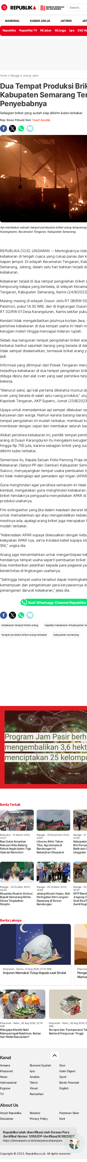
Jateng (66, 20)
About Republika (10, 1113)
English (64, 1088)
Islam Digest (67, 1071)
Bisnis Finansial (69, 1082)
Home (3, 75)
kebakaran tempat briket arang (19, 625)
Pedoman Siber (69, 1113)
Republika (9, 30)
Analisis (35, 1077)
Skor (62, 1065)
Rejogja (15, 75)
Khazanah (6, 1071)
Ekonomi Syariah (40, 1065)
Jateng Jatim (30, 75)
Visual (34, 1088)
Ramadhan (37, 1094)
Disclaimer (6, 1118)
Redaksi (35, 1113)
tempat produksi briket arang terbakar (24, 634)
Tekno (34, 1082)
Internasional (8, 1082)
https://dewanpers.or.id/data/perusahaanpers (33, 1140)
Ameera (5, 1065)
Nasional (12, 20)
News (3, 1077)
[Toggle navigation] (4, 7)
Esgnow (5, 1088)
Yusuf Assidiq (41, 120)
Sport (62, 1077)
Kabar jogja (40, 20)
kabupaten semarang (66, 634)
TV (2, 1094)
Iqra (32, 1071)
